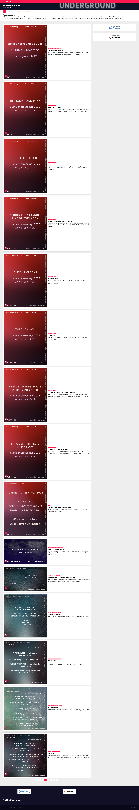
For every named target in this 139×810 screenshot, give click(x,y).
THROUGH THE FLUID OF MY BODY (58, 449)
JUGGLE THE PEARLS (54, 164)
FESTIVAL (57, 547)
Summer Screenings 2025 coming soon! (59, 507)
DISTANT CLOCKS (53, 278)
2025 (19, 11)
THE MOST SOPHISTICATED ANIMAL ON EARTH (61, 392)
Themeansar (24, 807)
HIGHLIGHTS (50, 48)
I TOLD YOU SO (52, 661)
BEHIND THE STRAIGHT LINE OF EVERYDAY (60, 221)
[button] (135, 11)
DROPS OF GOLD (50, 705)
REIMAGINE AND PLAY (54, 107)
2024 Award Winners (51, 547)
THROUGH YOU (52, 335)
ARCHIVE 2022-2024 (26, 11)
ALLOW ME (49, 751)
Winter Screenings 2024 (56, 575)
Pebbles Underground (12, 5)
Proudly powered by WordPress (8, 807)
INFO (11, 1)
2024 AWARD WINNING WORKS (57, 549)
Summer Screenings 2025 (57, 48)
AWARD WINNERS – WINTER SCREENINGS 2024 (62, 577)
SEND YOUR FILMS (6, 1)
